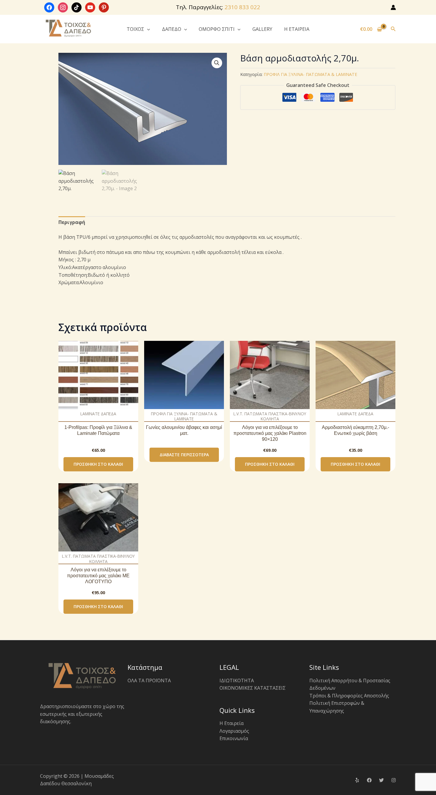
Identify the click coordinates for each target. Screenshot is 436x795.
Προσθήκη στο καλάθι (98, 464)
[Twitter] (381, 780)
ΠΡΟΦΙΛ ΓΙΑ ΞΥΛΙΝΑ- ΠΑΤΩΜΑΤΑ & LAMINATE (310, 74)
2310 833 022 (242, 7)
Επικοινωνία (233, 738)
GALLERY (262, 29)
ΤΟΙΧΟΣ (135, 29)
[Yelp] (357, 780)
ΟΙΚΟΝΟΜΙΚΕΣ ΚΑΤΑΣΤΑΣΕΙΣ (252, 688)
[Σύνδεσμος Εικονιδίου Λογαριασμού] (393, 7)
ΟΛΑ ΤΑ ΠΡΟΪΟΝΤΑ (149, 680)
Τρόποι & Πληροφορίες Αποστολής (349, 695)
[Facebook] (369, 780)
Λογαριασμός (234, 731)
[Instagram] (393, 780)
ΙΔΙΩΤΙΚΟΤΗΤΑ (236, 680)
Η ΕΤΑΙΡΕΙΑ (296, 29)
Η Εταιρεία (231, 723)
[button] (147, 29)
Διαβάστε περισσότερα (184, 454)
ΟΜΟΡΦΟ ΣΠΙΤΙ (217, 29)
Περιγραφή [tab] (71, 222)
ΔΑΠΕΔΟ (171, 29)
